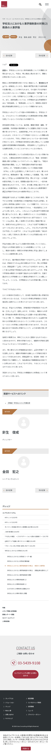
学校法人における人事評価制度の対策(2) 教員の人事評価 (26, 566)
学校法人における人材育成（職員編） (18, 561)
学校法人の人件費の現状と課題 (17, 593)
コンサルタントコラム (18, 19)
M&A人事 (8, 710)
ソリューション (9, 702)
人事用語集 (5, 621)
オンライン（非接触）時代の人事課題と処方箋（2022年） (22, 527)
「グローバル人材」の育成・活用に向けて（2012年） (20, 546)
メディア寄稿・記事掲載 (9, 611)
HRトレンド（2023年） (11, 522)
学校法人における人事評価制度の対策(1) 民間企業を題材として (27, 570)
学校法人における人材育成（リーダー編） (19, 556)
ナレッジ (8, 19)
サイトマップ (9, 718)
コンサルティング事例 (34, 702)
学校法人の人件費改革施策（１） (17, 584)
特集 (3, 608)
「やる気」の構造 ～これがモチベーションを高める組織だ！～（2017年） (27, 536)
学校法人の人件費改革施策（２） (17, 580)
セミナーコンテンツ (8, 618)
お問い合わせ (9, 714)
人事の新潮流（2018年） (12, 532)
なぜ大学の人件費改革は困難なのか (18, 589)
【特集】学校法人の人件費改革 (18, 403)
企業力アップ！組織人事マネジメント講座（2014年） (20, 541)
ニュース (30, 710)
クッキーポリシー (39, 741)
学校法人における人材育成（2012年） (35, 19)
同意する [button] (26, 748)
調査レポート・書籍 (8, 614)
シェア (4, 64)
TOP (3, 19)
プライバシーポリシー (34, 714)
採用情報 (31, 706)
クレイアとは (9, 698)
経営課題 (31, 698)
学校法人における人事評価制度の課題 (19, 575)
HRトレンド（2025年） (11, 517)
